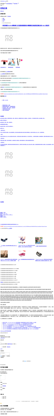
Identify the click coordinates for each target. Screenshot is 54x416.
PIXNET (19, 401)
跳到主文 (2, 11)
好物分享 (3, 8)
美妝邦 (5, 96)
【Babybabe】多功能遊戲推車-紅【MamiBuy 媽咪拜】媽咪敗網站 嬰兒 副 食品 (17, 325)
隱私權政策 (33, 401)
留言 (11, 343)
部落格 (4, 19)
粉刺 (3, 87)
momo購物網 (7, 71)
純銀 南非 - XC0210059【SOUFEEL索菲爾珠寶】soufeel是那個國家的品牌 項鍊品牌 (18, 323)
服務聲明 (37, 401)
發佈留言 (2, 357)
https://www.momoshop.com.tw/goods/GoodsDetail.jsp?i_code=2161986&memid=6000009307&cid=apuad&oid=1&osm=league (26, 93)
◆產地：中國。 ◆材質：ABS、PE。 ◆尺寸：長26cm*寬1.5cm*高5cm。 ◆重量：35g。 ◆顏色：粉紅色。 (6, 214)
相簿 (3, 18)
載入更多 (2, 350)
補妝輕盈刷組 (10, 67)
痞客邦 (9, 343)
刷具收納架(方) (3, 67)
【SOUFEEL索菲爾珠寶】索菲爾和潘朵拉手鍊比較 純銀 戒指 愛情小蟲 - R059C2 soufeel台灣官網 (20, 328)
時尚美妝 (9, 16)
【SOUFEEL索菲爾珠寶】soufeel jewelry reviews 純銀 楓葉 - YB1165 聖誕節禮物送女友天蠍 (19, 326)
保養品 (1, 282)
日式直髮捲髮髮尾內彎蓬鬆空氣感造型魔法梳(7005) (9, 224)
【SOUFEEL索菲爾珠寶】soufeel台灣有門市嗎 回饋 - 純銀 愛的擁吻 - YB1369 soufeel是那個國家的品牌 (21, 327)
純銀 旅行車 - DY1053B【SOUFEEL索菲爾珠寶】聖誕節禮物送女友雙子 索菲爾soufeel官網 (19, 322)
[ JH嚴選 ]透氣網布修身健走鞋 (41, 246)
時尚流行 (8, 346)
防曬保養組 (18, 67)
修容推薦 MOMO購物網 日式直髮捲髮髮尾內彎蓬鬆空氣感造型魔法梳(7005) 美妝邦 (26, 25)
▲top (1, 348)
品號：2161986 (5, 100)
